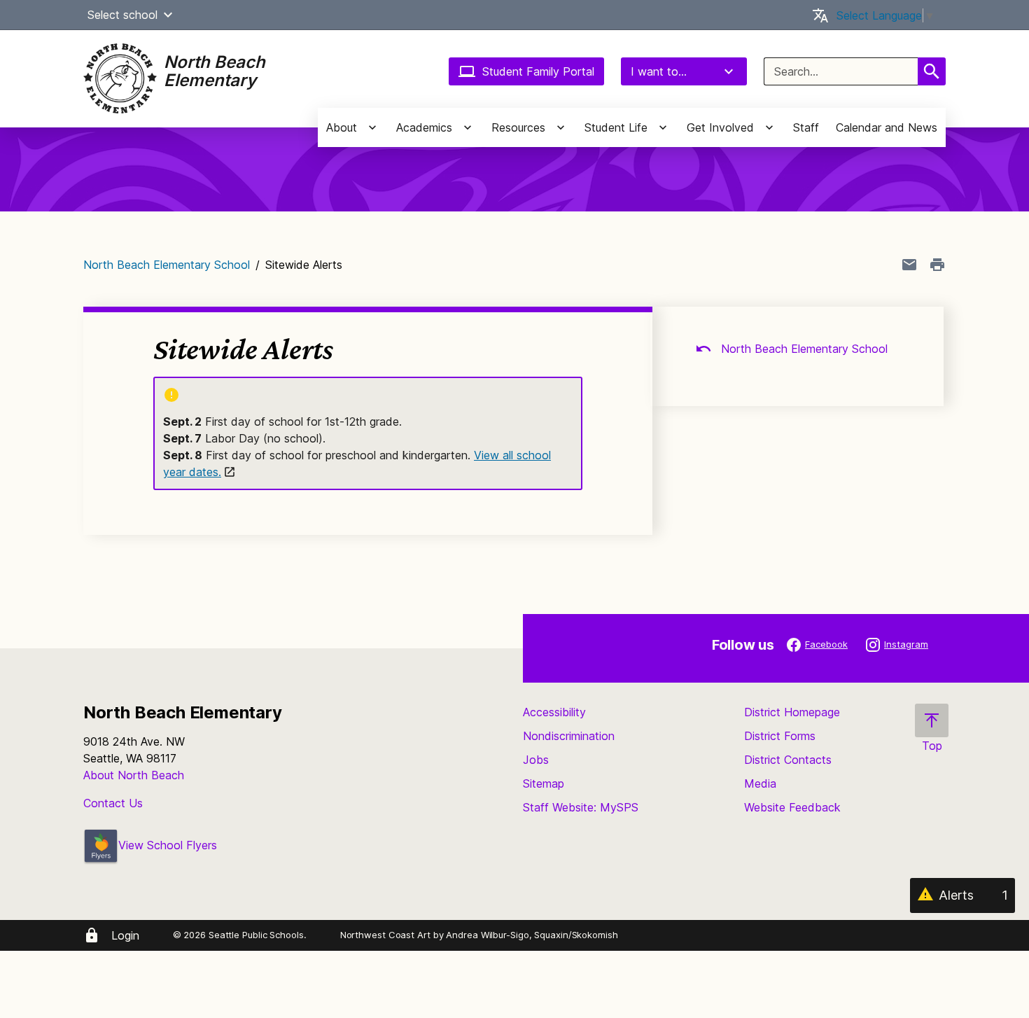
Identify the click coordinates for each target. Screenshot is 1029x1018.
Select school (123, 15)
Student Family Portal (538, 71)
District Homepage (792, 712)
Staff (806, 127)
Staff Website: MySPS (580, 807)
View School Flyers (167, 845)
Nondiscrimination (569, 736)
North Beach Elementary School (166, 265)
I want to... (659, 71)
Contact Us (113, 803)
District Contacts (788, 760)
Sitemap (543, 783)
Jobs (536, 760)
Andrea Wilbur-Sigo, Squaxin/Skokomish (531, 934)
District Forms (780, 736)
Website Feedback (792, 807)
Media (760, 783)
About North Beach (133, 775)
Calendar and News (886, 127)
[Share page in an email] (909, 264)
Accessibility (554, 712)
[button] (168, 14)
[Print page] (937, 264)
